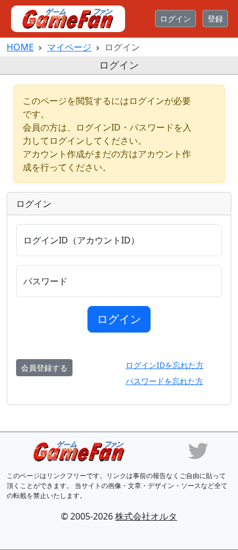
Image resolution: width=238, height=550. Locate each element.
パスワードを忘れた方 (164, 381)
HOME (20, 47)
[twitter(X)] (198, 450)
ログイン (175, 18)
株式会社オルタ (146, 516)
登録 (215, 18)
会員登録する (44, 367)
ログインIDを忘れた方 (165, 365)
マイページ (69, 47)
